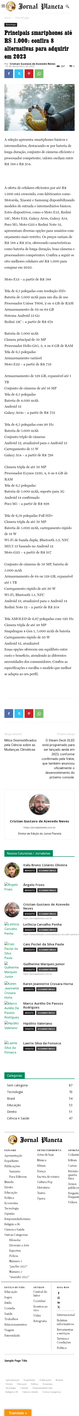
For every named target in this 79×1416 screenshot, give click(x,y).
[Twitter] (18, 73)
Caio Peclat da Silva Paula (43, 944)
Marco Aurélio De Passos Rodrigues (43, 1005)
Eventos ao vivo (40, 1308)
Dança (41, 1171)
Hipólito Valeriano (37, 1023)
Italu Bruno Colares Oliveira (45, 865)
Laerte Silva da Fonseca (42, 1043)
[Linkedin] (59, 1302)
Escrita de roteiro (48, 1176)
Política (61, 1348)
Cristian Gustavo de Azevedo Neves (32, 63)
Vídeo (37, 1315)
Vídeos (72, 1202)
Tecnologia (22, 18)
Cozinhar (39, 1301)
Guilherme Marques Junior (44, 964)
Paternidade (12, 1335)
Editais (72, 1160)
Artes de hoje (45, 1154)
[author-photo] (39, 815)
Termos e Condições (64, 1340)
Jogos (8, 1297)
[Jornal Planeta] (34, 6)
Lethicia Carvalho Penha (42, 924)
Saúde (8, 1313)
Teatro (41, 1193)
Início (7, 18)
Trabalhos (11, 1319)
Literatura (43, 1187)
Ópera (41, 1198)
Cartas (72, 1165)
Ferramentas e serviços (65, 1331)
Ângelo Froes (34, 885)
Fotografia (40, 1321)
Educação (10, 1291)
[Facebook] (8, 73)
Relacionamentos (15, 1324)
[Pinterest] (29, 73)
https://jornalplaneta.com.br (39, 827)
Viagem (9, 1330)
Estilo (8, 1302)
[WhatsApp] (39, 73)
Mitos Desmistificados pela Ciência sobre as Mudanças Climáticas (20, 745)
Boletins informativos (65, 1322)
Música (41, 1160)
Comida (9, 1308)
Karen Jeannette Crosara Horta (48, 984)
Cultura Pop (44, 1182)
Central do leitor (40, 1293)
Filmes (41, 1165)
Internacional (66, 1315)
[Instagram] (59, 1297)
